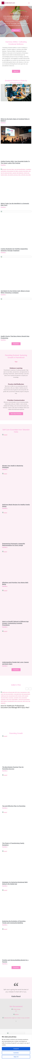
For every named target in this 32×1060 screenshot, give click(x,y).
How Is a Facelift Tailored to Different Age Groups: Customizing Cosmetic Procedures (15, 623)
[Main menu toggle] (29, 3)
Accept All (16, 1048)
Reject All (16, 1056)
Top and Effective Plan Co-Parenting (13, 806)
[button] (30, 688)
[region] (16, 1047)
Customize (16, 1052)
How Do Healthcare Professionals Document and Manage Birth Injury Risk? (15, 706)
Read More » (3, 122)
